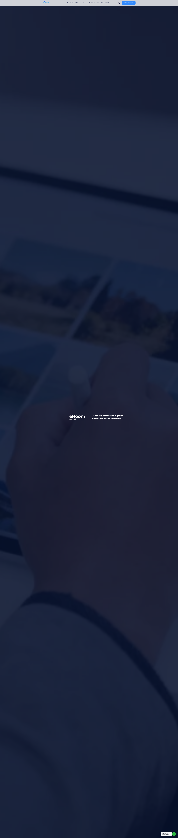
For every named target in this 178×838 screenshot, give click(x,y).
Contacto (107, 2)
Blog (102, 2)
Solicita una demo (128, 2)
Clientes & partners (94, 2)
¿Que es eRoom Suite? (72, 2)
